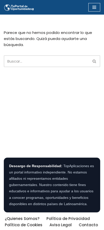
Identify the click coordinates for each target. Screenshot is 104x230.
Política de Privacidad (68, 218)
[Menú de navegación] (94, 7)
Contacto (88, 224)
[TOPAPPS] (19, 7)
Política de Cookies (23, 224)
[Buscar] (94, 61)
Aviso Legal (60, 224)
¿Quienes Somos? (22, 218)
